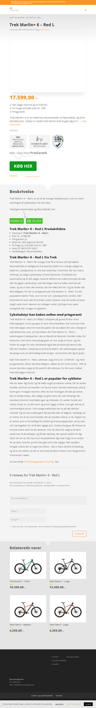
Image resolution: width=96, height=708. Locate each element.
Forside (55, 657)
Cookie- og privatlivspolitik (42, 695)
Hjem (11, 17)
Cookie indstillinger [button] (73, 704)
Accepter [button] (88, 704)
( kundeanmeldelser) (32, 177)
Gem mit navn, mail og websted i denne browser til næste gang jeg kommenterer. (44, 526)
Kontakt (56, 664)
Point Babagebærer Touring (39, 461)
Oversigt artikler (72, 657)
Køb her (23, 166)
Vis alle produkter (59, 660)
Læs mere (59, 704)
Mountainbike (19, 17)
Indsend (79, 533)
